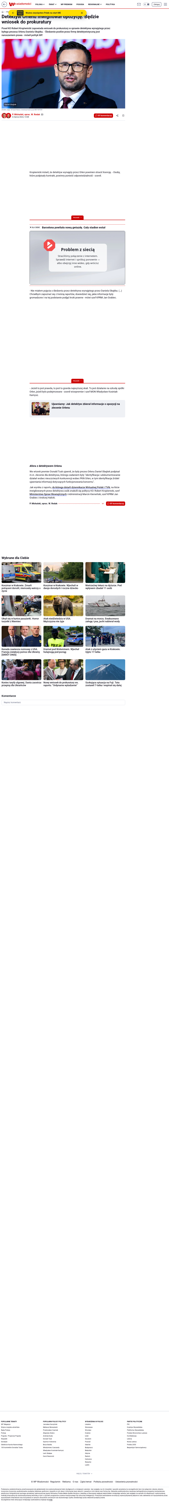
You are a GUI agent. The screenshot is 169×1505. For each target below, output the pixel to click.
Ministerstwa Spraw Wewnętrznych (48, 494)
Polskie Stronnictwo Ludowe (137, 1433)
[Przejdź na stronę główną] (4, 6)
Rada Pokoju (5, 1430)
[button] (146, 4)
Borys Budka (47, 1445)
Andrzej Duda (48, 1436)
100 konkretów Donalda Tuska (12, 1447)
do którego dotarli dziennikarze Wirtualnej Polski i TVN (81, 487)
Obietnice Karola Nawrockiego (12, 1445)
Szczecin (88, 1439)
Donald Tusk (47, 1439)
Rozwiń (76, 218)
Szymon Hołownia (49, 1442)
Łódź (86, 1436)
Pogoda (80, 4)
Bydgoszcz (89, 1447)
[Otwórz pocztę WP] (139, 4)
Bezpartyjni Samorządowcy (136, 1447)
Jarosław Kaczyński (50, 1424)
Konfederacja (132, 1436)
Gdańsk (87, 1445)
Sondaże (4, 1442)
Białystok (88, 1450)
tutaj (50, 1500)
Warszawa (89, 1427)
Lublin (87, 1465)
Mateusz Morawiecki (50, 1427)
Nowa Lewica (132, 1442)
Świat (51, 4)
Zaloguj (157, 4)
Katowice (88, 1459)
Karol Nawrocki (48, 1456)
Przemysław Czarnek (50, 1430)
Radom (87, 1456)
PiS (128, 1424)
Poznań (88, 1442)
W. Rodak (35, 114)
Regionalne (94, 4)
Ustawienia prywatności (126, 1481)
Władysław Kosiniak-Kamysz (53, 1450)
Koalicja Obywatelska (134, 1427)
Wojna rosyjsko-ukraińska (10, 1427)
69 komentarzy (105, 115)
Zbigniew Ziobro (49, 1433)
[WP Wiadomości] (22, 4)
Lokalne (88, 1424)
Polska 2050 (131, 1445)
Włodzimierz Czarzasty (51, 1447)
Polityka (110, 4)
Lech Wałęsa (47, 1453)
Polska (39, 4)
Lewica (129, 1439)
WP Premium (66, 4)
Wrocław (88, 1430)
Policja (3, 1433)
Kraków (87, 1433)
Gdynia (87, 1453)
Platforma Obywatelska (135, 1430)
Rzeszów (88, 1462)
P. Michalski (17, 114)
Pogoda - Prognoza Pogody (11, 1436)
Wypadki (4, 1439)
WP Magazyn (6, 1424)
